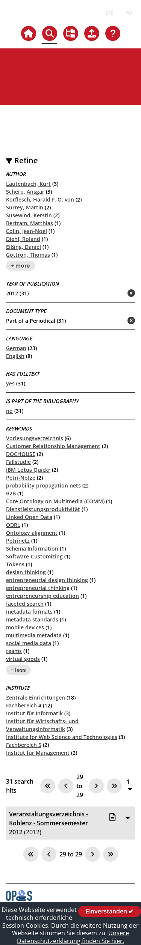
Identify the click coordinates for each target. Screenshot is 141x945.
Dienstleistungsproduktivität (43, 509)
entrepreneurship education (42, 595)
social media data (28, 643)
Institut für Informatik (34, 713)
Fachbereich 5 (23, 744)
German (16, 348)
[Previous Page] (65, 786)
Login (128, 12)
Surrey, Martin (24, 207)
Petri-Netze (20, 477)
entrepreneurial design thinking (47, 580)
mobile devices (25, 627)
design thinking (26, 572)
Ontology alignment (32, 532)
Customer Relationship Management (53, 446)
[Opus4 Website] (19, 898)
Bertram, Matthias (29, 223)
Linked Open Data (29, 517)
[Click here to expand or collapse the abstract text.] (127, 817)
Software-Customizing (34, 556)
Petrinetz (18, 540)
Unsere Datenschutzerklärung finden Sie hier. (73, 937)
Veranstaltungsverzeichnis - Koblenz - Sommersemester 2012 (48, 823)
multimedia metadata (34, 635)
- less (18, 670)
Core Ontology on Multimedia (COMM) (55, 501)
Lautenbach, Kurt (28, 183)
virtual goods (23, 658)
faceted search (25, 603)
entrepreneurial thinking (38, 587)
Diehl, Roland (23, 238)
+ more (20, 265)
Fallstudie (18, 461)
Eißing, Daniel (23, 246)
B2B (11, 493)
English (15, 356)
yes (10, 383)
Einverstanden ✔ (109, 911)
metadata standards (32, 619)
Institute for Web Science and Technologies (61, 736)
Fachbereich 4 (23, 705)
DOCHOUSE (20, 453)
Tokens (15, 564)
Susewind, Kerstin (29, 215)
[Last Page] (114, 786)
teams (14, 651)
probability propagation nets (43, 485)
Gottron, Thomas (28, 254)
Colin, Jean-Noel (26, 231)
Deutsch (109, 12)
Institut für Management (38, 752)
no (9, 410)
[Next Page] (96, 786)
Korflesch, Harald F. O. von (40, 199)
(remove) (116, 293)
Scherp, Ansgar (25, 191)
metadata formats (29, 611)
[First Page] (47, 786)
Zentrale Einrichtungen (35, 697)
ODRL (13, 524)
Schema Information (32, 548)
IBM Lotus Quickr (28, 469)
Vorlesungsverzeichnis (34, 438)
